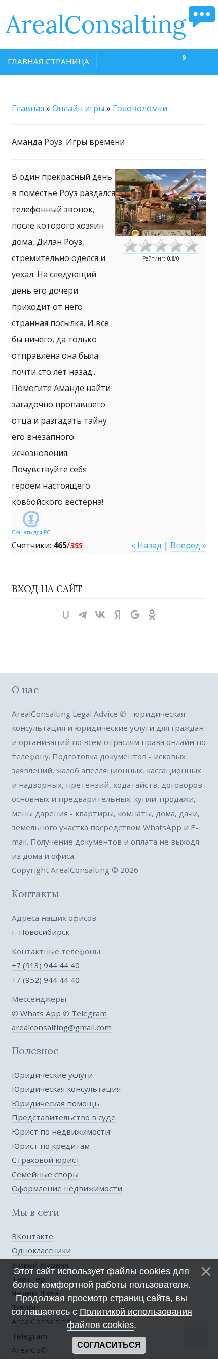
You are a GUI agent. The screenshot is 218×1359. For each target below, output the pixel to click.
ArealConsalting (96, 24)
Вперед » (188, 545)
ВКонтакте (32, 1236)
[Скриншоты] (160, 202)
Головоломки (140, 108)
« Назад (146, 545)
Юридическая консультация (66, 1089)
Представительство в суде (64, 1117)
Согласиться (109, 1345)
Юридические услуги (52, 1075)
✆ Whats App (37, 1013)
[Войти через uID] (66, 614)
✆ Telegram (85, 1013)
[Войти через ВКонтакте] (100, 614)
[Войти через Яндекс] (117, 614)
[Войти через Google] (134, 614)
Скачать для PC (31, 532)
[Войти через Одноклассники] (152, 614)
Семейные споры (45, 1174)
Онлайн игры (78, 108)
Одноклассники (41, 1250)
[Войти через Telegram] (83, 614)
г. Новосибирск (40, 932)
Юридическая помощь (55, 1103)
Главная (28, 108)
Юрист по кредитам (51, 1146)
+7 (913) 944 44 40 (46, 965)
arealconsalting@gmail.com (62, 1027)
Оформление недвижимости (67, 1188)
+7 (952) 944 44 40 (46, 980)
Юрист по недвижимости (61, 1131)
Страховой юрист (46, 1160)
